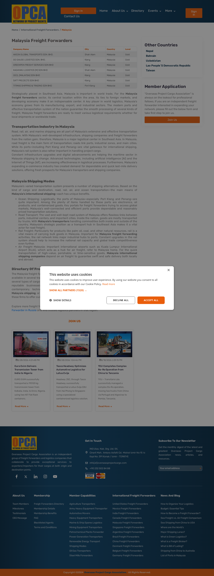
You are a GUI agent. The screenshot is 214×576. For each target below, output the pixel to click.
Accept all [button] (151, 300)
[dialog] (107, 288)
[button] (107, 290)
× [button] (168, 270)
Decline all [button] (121, 300)
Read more (108, 284)
